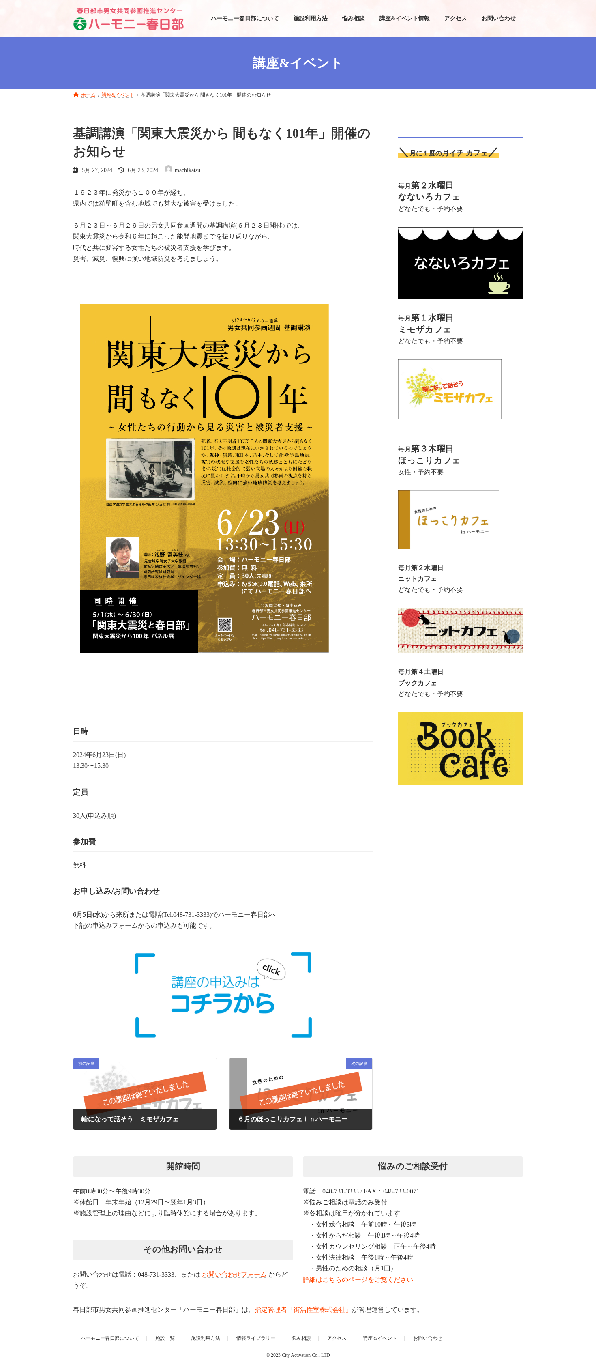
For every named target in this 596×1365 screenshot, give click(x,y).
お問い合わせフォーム (234, 1274)
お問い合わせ (427, 1338)
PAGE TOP (559, 1286)
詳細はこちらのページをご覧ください (358, 1279)
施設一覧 (165, 1338)
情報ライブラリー (255, 1338)
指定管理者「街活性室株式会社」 (303, 1309)
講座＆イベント (380, 1338)
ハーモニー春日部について (110, 1338)
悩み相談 (301, 1338)
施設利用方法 (205, 1338)
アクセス (337, 1338)
